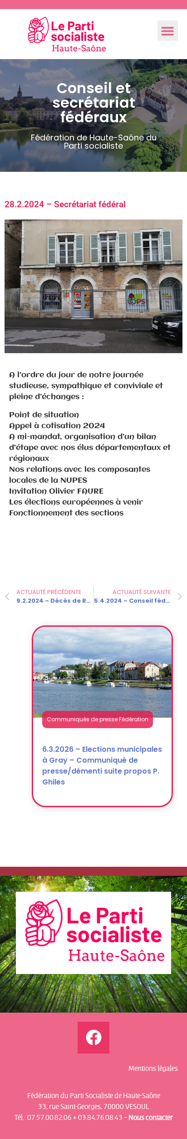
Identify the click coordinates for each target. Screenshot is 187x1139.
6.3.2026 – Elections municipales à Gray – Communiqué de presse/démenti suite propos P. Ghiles (102, 765)
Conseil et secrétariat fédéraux (93, 102)
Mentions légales (153, 1068)
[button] (167, 30)
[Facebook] (93, 1038)
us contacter (153, 1117)
